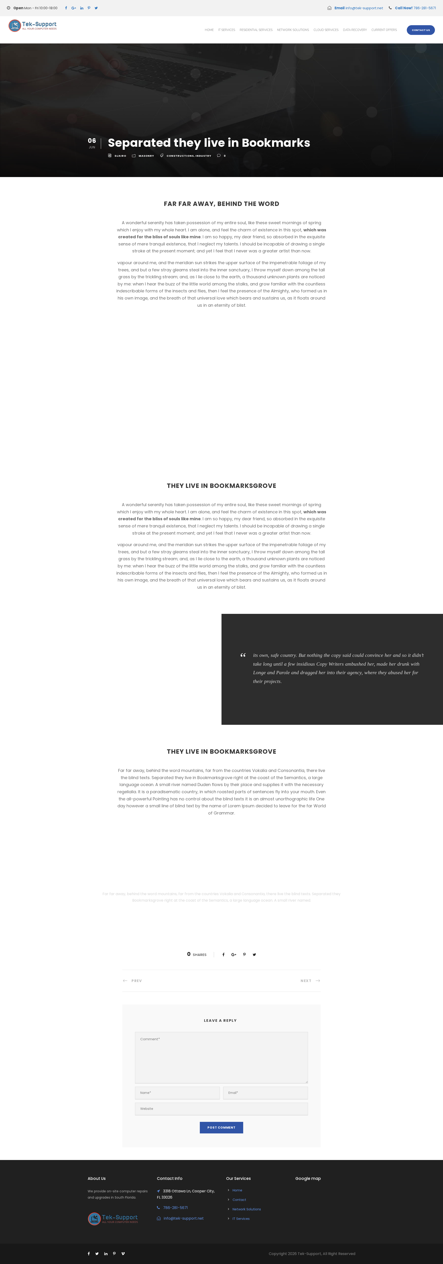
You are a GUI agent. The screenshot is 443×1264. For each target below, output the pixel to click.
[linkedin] (81, 8)
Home (209, 30)
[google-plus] (74, 8)
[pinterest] (89, 8)
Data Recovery (355, 30)
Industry (203, 156)
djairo (120, 156)
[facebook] (66, 8)
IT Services (226, 30)
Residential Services (256, 30)
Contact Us (421, 30)
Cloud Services (326, 30)
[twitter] (96, 8)
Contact (239, 1199)
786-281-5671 (415, 8)
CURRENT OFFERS (384, 30)
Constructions (180, 156)
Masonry (146, 156)
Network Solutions (293, 30)
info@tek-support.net (359, 8)
